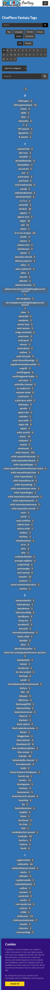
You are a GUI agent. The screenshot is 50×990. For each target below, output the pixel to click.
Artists (18, 36)
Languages (18, 32)
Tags (9, 32)
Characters (29, 36)
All (4, 50)
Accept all (15, 984)
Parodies (30, 32)
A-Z (20, 43)
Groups (40, 32)
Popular (28, 43)
